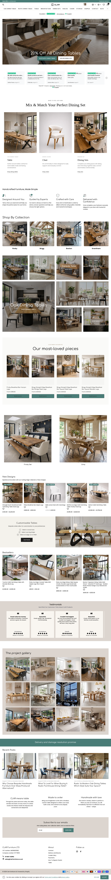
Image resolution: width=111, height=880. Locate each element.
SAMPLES (87, 9)
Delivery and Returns (54, 853)
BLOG (102, 9)
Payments (51, 858)
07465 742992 (9, 857)
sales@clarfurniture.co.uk (14, 859)
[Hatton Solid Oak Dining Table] (98, 493)
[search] (3, 4)
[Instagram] (77, 851)
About (51, 847)
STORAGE (79, 9)
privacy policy (65, 877)
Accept (104, 877)
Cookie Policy (52, 855)
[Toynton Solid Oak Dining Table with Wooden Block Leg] (15, 567)
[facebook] (80, 851)
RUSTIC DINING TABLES (25, 9)
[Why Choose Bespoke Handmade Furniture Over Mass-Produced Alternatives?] (19, 766)
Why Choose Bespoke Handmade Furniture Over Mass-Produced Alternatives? (17, 786)
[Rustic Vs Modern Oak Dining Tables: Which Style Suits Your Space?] (91, 766)
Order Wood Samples (63, 58)
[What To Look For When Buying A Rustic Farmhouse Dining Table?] (55, 766)
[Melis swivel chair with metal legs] (55, 493)
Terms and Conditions (51, 877)
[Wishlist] (104, 4)
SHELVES (65, 9)
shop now (27, 540)
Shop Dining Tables (46, 58)
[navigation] (53, 61)
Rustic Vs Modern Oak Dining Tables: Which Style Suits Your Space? (90, 785)
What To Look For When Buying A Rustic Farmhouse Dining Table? (52, 785)
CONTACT (95, 9)
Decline (96, 877)
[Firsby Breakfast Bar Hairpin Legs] (34, 493)
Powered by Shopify (23, 871)
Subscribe (68, 830)
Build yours (18, 396)
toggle (20, 530)
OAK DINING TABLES (10, 9)
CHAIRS (72, 9)
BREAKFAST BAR (46, 9)
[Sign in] (99, 4)
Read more (70, 531)
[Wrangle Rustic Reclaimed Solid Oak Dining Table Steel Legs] (12, 493)
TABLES (36, 9)
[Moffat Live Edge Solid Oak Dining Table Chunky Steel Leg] (77, 493)
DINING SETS (57, 9)
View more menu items (107, 9)
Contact (50, 850)
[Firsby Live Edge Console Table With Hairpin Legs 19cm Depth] (42, 567)
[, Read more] (94, 4)
